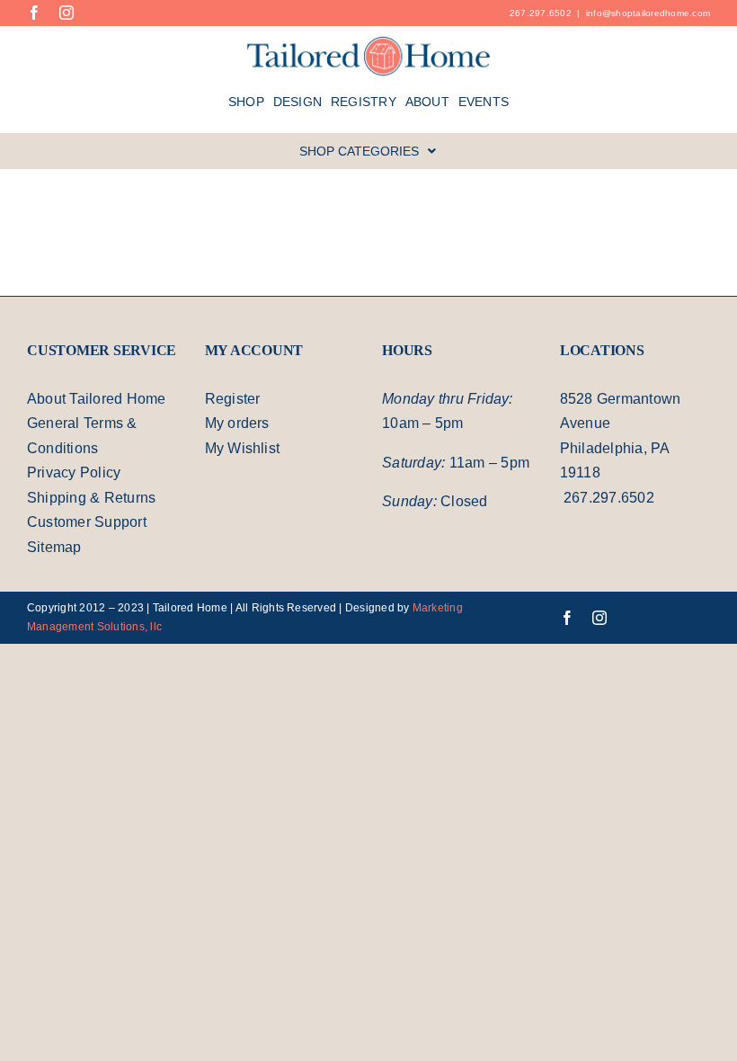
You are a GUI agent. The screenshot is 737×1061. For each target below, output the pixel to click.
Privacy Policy (74, 475)
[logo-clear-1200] (369, 42)
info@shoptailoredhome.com (645, 12)
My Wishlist (244, 450)
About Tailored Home (102, 401)
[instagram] (66, 12)
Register (233, 401)
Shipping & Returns (94, 500)
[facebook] (34, 12)
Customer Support (92, 524)
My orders (240, 425)
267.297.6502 (533, 12)
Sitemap (55, 549)
